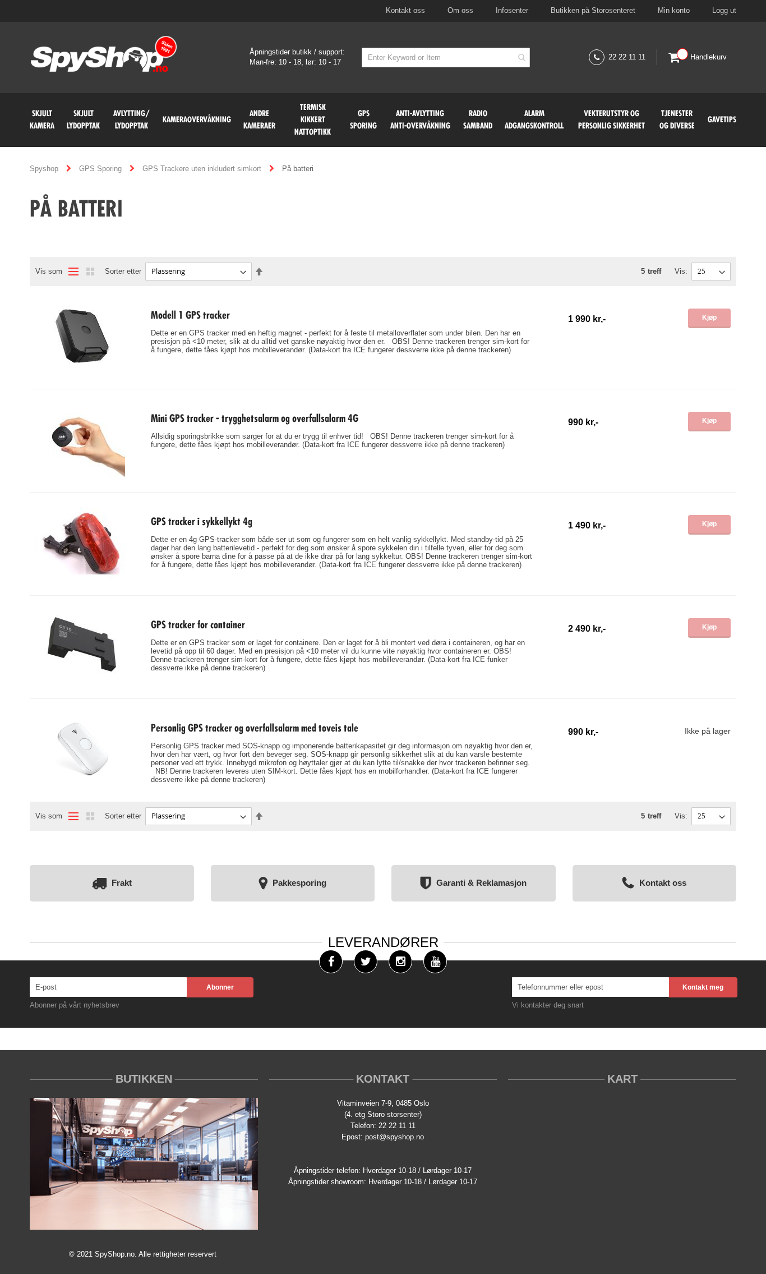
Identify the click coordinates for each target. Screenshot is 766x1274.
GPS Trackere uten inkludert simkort (203, 168)
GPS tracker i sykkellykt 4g (201, 522)
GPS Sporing (101, 168)
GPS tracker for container (198, 625)
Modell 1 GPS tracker (190, 316)
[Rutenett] (90, 271)
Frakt (122, 882)
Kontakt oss (405, 10)
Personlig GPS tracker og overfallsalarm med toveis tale (254, 729)
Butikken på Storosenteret (593, 10)
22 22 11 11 (626, 57)
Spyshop (45, 168)
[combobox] (446, 57)
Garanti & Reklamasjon (481, 882)
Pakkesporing (299, 882)
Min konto (674, 10)
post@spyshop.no (394, 1137)
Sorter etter (123, 271)
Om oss (460, 10)
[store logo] (104, 55)
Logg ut (724, 10)
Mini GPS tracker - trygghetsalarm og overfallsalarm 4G (254, 419)
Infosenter (512, 10)
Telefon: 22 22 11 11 (383, 1125)
